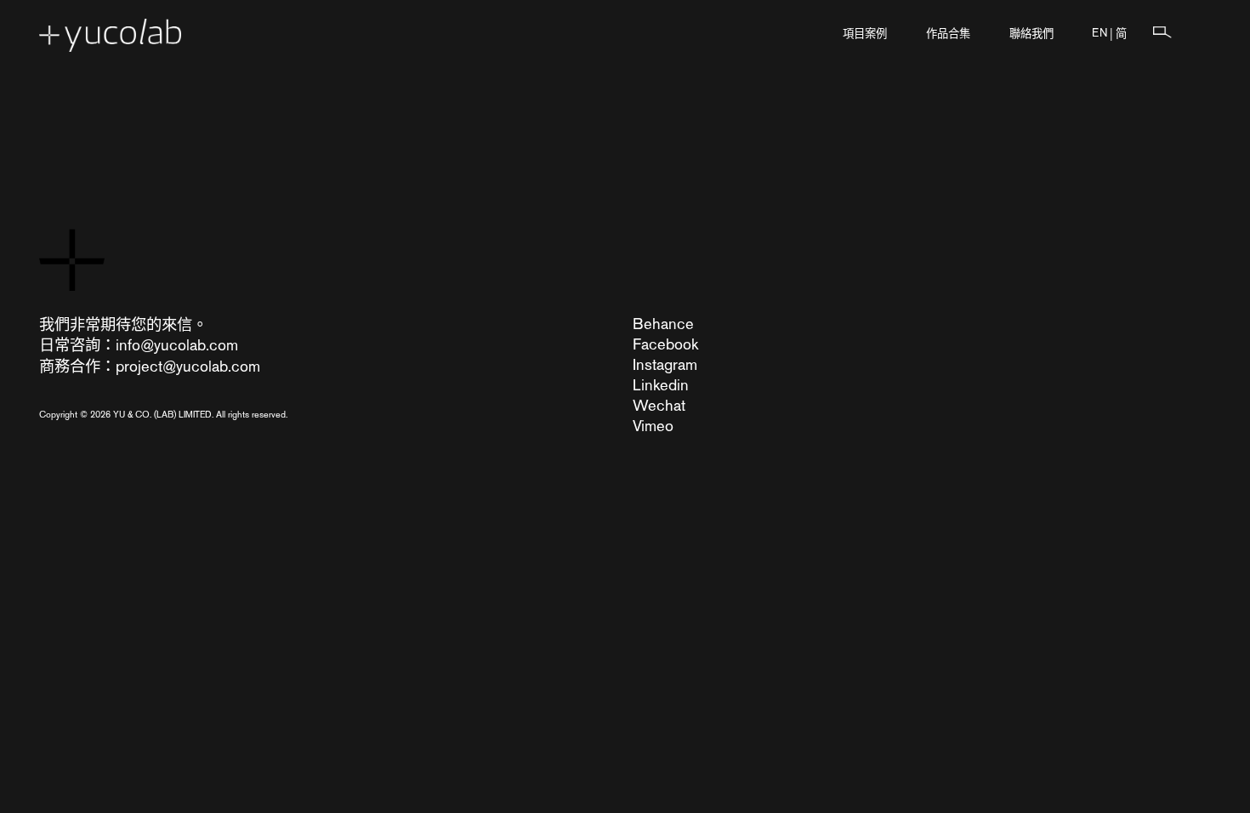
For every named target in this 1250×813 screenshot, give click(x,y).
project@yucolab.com (188, 366)
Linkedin (661, 385)
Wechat (659, 405)
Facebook (665, 344)
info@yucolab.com (177, 345)
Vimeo (653, 425)
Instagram (665, 364)
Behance (663, 323)
